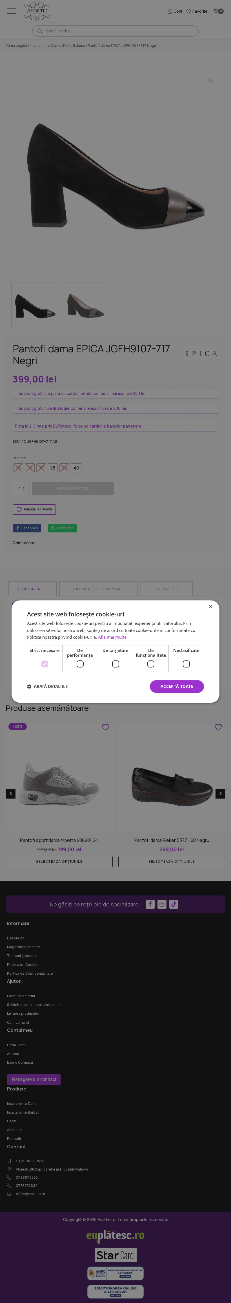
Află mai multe (112, 637)
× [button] (210, 607)
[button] (47, 686)
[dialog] (115, 651)
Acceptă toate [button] (177, 686)
